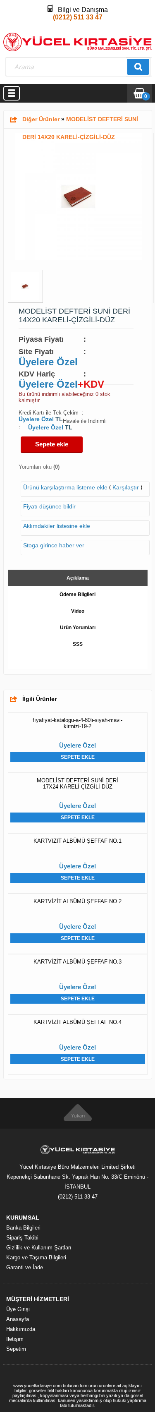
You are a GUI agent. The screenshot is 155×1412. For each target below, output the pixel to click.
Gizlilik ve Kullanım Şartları (39, 1247)
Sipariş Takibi (22, 1238)
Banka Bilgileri (23, 1228)
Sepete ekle (51, 444)
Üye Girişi (18, 1309)
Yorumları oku (39, 467)
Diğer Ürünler (41, 119)
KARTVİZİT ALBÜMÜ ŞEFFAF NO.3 (77, 962)
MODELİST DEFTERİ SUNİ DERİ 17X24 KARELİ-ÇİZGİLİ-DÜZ (77, 783)
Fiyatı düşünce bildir (49, 506)
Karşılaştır (125, 487)
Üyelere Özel (48, 361)
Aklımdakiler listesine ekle (56, 526)
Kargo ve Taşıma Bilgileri (36, 1257)
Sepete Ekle (78, 757)
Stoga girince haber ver (53, 545)
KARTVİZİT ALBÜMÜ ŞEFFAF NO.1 (77, 841)
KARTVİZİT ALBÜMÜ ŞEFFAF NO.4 (77, 1022)
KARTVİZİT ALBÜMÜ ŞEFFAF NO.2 (77, 901)
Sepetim (16, 1349)
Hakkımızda (20, 1329)
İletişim (15, 1339)
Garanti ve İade (24, 1267)
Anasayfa (17, 1319)
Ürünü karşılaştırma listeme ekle (65, 487)
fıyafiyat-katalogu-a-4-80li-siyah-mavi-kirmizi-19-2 (77, 723)
